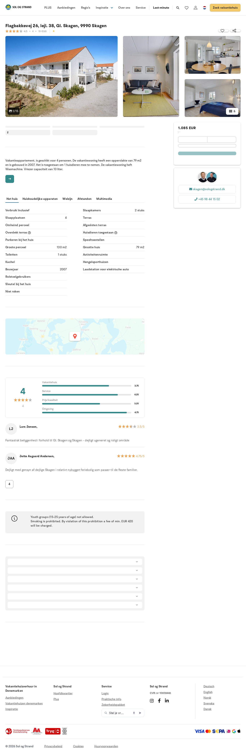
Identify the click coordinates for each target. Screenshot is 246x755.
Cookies (78, 746)
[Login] (195, 8)
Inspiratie (11, 709)
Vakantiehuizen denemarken (24, 704)
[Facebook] (159, 701)
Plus (56, 699)
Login (105, 693)
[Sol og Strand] (18, 7)
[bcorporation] (65, 734)
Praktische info (111, 699)
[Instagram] (152, 701)
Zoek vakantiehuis (225, 8)
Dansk (207, 709)
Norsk (207, 698)
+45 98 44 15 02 (209, 199)
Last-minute (161, 8)
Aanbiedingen (66, 8)
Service (141, 8)
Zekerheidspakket (113, 705)
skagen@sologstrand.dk (209, 189)
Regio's (85, 8)
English (208, 692)
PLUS (48, 8)
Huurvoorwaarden (106, 746)
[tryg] (54, 734)
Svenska (208, 704)
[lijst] (186, 8)
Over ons (124, 8)
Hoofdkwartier (63, 693)
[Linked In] (167, 701)
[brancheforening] (17, 734)
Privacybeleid (53, 746)
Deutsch (208, 686)
